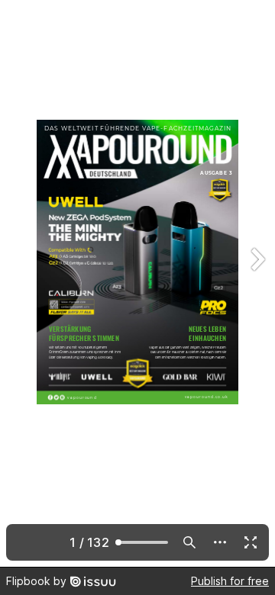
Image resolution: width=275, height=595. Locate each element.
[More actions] (220, 542)
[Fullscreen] (250, 542)
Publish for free (230, 580)
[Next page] (256, 283)
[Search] (189, 542)
